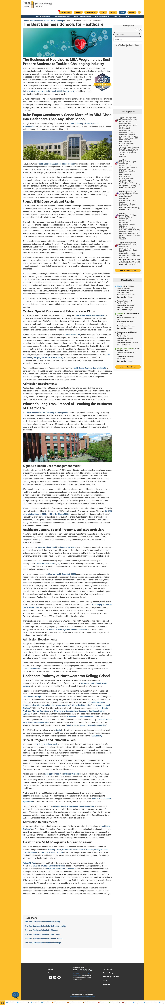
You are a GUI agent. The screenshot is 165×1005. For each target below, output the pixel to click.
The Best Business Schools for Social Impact (44, 938)
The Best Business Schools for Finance (41, 930)
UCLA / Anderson (30, 852)
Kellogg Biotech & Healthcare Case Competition (73, 806)
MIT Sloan (93, 1002)
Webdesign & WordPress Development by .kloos (82, 996)
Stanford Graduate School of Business (49, 866)
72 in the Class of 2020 (59, 514)
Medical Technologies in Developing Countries (86, 725)
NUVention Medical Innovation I (80, 717)
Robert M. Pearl (29, 863)
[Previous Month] (136, 29)
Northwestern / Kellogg (15, 1002)
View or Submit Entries (128, 270)
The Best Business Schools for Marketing (42, 934)
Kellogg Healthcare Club (47, 744)
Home (25, 21)
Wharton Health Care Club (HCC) (62, 574)
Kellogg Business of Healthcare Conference (62, 774)
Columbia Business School (50, 1002)
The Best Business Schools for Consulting (42, 922)
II (98, 717)
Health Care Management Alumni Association (68, 629)
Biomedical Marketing (81, 705)
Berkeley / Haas (54, 849)
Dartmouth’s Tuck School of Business (77, 849)
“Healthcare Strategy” (32, 696)
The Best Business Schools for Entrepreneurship (45, 926)
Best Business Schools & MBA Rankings (47, 21)
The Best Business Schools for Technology (43, 943)
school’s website (33, 668)
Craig (58, 730)
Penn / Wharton (129, 1002)
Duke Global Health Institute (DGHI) (90, 315)
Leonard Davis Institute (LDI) (48, 563)
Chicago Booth (26, 1002)
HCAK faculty (96, 736)
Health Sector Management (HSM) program (56, 164)
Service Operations (41, 711)
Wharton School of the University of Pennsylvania (47, 412)
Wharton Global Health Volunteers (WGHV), (56, 547)
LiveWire (2, 1002)
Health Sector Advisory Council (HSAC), (89, 368)
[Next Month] (140, 29)
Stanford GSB (118, 1002)
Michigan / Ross (101, 849)
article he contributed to (60, 869)
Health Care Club (73, 334)
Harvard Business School (52, 852)
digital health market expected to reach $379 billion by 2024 (48, 91)
